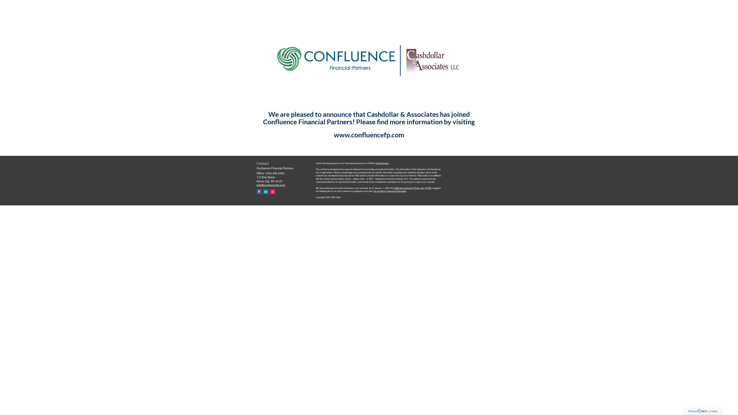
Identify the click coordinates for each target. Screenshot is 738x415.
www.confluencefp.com (369, 135)
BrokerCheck (382, 163)
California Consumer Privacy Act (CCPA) (413, 187)
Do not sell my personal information (390, 191)
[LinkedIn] (265, 191)
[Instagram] (272, 191)
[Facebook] (259, 191)
